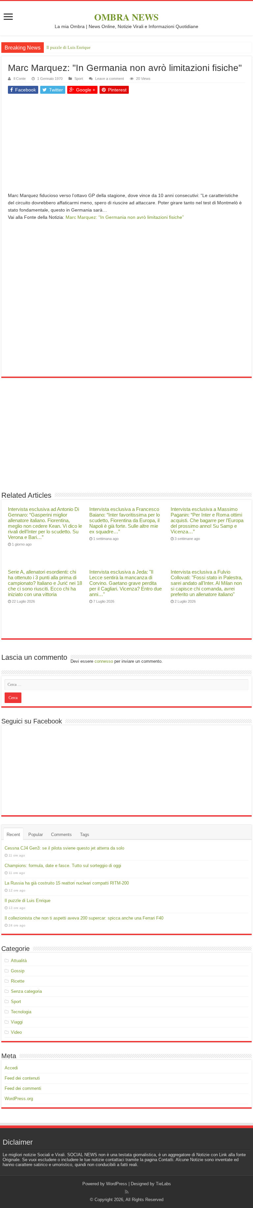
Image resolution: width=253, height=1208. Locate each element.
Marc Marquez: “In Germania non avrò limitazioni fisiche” (125, 217)
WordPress (116, 1183)
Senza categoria (26, 991)
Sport (78, 79)
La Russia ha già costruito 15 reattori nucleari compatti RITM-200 (67, 883)
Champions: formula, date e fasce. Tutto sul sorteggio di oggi (63, 865)
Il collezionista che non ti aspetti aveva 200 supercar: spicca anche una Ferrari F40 (84, 918)
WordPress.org (19, 1098)
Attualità (19, 960)
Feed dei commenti (23, 1088)
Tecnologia (21, 1011)
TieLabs (163, 1183)
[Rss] (126, 1192)
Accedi (11, 1067)
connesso (104, 661)
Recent (13, 834)
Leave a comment (109, 79)
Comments (61, 834)
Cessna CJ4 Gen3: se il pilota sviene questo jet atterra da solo (64, 848)
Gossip (17, 970)
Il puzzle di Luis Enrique (68, 47)
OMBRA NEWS (126, 17)
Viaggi (17, 1022)
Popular (35, 834)
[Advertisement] (126, 145)
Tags (84, 834)
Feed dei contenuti (22, 1078)
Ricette (17, 981)
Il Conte (20, 79)
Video (16, 1032)
